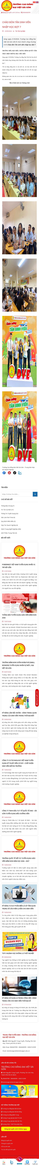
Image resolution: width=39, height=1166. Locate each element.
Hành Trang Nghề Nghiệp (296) (11, 529)
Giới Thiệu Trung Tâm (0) (9, 533)
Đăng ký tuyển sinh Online (11, 12)
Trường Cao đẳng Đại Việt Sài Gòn (11, 1108)
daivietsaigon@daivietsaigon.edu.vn (18, 1051)
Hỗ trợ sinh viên (5, 1146)
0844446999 (26, 12)
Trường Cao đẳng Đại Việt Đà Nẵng (12, 1112)
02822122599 (32, 1047)
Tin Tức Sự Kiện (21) (7, 510)
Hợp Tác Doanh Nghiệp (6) (9, 525)
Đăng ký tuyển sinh (6, 1140)
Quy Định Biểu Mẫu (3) (8, 521)
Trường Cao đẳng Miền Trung (10, 1115)
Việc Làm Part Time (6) (8, 517)
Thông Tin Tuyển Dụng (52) (9, 513)
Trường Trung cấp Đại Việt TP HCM (12, 1118)
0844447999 (14, 1047)
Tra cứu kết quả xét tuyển (8, 1149)
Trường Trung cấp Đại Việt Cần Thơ (12, 1121)
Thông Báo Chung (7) (7, 506)
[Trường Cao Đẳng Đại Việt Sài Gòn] (34, 2)
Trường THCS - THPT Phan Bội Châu (12, 1124)
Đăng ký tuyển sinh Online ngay (15, 1129)
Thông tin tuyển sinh (7, 1143)
